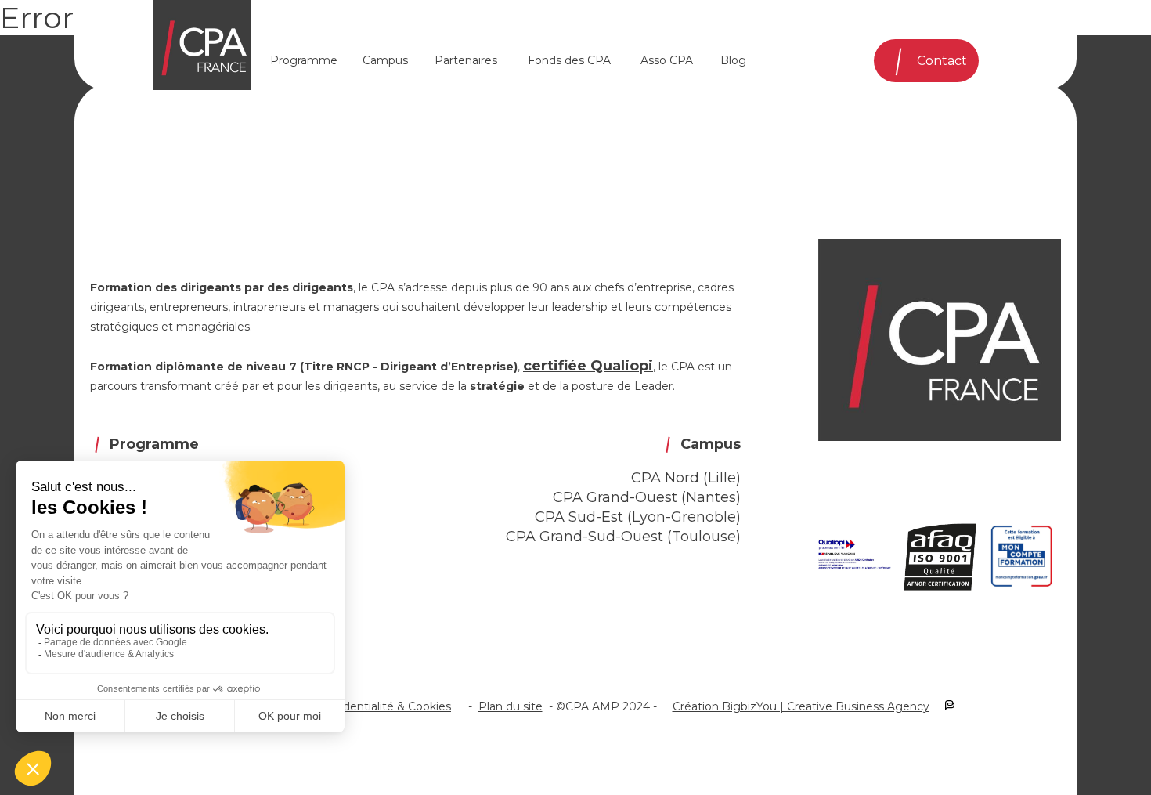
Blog (733, 60)
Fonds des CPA (569, 60)
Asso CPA (666, 60)
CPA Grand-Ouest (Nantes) (647, 497)
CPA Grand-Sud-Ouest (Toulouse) (623, 536)
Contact (942, 60)
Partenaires (466, 60)
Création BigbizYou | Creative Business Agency (801, 706)
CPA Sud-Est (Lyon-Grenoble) (638, 517)
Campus (385, 60)
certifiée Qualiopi (588, 365)
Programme (303, 60)
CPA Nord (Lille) (686, 477)
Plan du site (510, 706)
